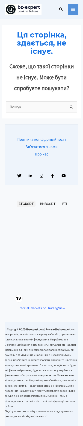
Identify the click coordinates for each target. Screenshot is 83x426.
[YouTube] (64, 176)
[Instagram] (41, 176)
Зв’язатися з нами (42, 146)
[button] (61, 9)
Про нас (41, 154)
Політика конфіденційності (41, 139)
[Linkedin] (30, 176)
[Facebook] (52, 176)
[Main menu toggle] (73, 9)
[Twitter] (19, 176)
